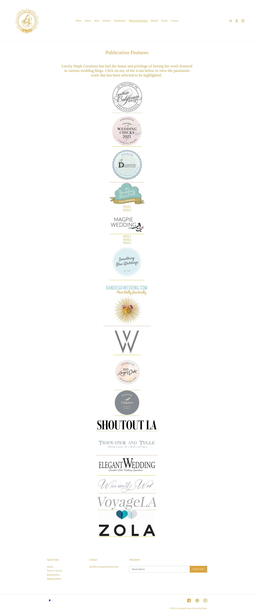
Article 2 (127, 209)
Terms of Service (54, 570)
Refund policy (53, 575)
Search (50, 567)
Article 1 (127, 206)
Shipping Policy (54, 579)
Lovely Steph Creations (184, 608)
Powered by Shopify (200, 608)
